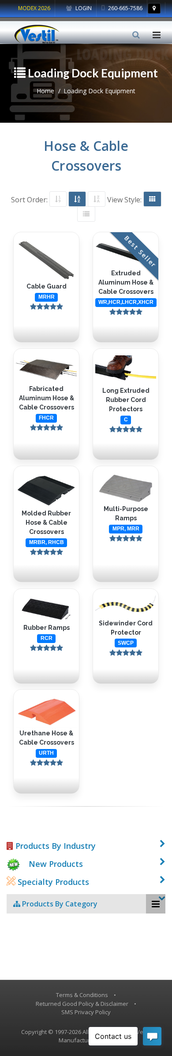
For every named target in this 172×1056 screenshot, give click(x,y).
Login (83, 8)
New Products (56, 864)
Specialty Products (52, 882)
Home (45, 91)
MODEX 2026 (34, 8)
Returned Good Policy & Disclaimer (82, 1004)
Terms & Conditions (82, 995)
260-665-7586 (124, 8)
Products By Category (58, 904)
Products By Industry (54, 845)
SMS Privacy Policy (86, 1012)
